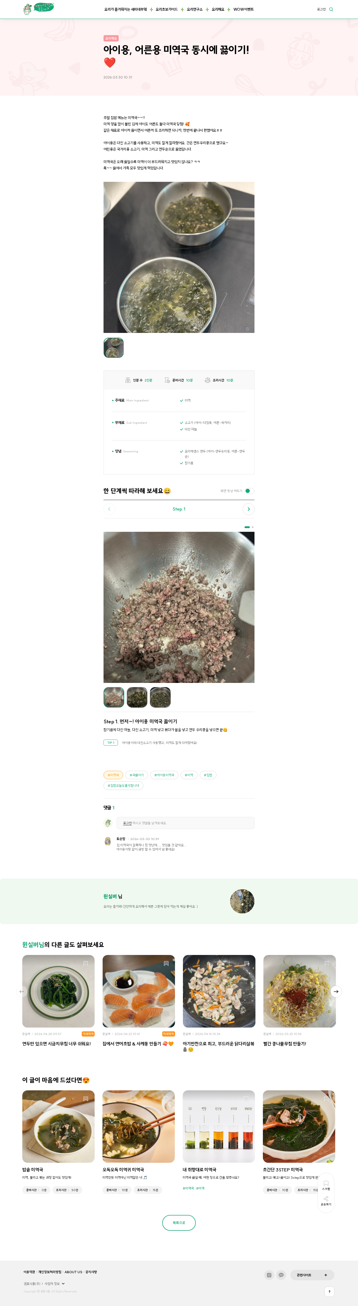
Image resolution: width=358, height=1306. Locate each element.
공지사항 (91, 1272)
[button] (248, 509)
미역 (190, 775)
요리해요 (218, 9)
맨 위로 (329, 1292)
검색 (331, 9)
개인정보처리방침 (49, 1272)
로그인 (321, 9)
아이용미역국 (165, 775)
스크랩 (86, 964)
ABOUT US (73, 1272)
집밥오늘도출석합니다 (124, 785)
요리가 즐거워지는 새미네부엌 (125, 9)
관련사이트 (304, 1275)
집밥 (209, 775)
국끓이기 (138, 775)
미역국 (114, 775)
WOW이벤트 (243, 9)
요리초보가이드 (167, 9)
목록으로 (179, 1222)
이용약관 (29, 1272)
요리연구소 (195, 9)
